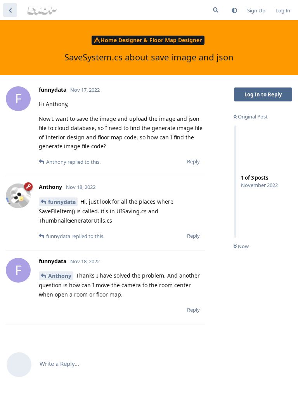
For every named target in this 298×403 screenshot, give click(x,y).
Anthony (59, 276)
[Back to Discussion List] (10, 10)
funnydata (62, 202)
